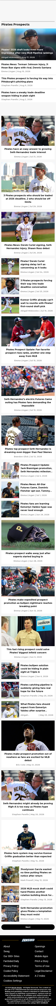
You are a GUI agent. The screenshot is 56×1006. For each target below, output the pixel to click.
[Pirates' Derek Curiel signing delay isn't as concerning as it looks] (28, 266)
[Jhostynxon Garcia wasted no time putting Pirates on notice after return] (28, 874)
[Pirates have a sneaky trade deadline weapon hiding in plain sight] (28, 96)
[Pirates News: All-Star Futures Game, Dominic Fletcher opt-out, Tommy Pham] (28, 489)
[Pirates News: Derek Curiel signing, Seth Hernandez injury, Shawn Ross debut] (28, 234)
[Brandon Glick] (21, 456)
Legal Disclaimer (43, 970)
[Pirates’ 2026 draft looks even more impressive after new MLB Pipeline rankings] (28, 44)
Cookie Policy (11, 970)
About (7, 946)
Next (28, 927)
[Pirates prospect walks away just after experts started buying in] (28, 542)
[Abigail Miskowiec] (10, 57)
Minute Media (16, 988)
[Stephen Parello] (9, 85)
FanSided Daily (11, 961)
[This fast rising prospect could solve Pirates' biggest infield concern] (28, 638)
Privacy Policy (11, 966)
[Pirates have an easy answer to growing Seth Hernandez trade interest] (28, 138)
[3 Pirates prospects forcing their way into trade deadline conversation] (28, 286)
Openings (40, 946)
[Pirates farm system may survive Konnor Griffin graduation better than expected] (28, 842)
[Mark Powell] (27, 880)
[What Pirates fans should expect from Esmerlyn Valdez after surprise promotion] (28, 709)
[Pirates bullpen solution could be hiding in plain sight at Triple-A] (28, 670)
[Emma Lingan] (8, 71)
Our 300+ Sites (11, 956)
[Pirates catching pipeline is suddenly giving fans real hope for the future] (28, 690)
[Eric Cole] (20, 764)
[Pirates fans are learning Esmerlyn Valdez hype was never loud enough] (28, 509)
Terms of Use (42, 966)
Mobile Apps (41, 956)
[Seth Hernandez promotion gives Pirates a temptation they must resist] (28, 913)
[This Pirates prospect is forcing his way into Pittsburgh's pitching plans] (28, 82)
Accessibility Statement (16, 975)
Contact (39, 951)
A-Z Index (40, 975)
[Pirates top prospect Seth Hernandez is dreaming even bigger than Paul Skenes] (28, 437)
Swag (7, 951)
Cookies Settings (13, 980)
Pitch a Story (41, 961)
